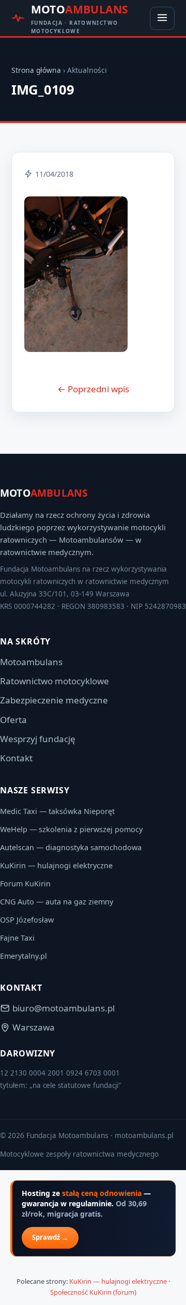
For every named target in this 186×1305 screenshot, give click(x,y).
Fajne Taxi (17, 938)
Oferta (13, 720)
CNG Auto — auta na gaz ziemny (56, 902)
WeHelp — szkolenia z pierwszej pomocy (71, 829)
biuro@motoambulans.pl (63, 1008)
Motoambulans (31, 662)
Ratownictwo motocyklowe (54, 681)
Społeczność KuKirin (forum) (93, 1292)
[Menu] (162, 18)
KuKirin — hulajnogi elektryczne (56, 865)
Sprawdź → (50, 1237)
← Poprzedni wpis (93, 389)
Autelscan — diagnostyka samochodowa (71, 847)
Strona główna (36, 70)
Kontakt (16, 758)
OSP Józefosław (27, 920)
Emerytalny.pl (23, 956)
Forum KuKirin (25, 883)
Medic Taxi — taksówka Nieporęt (57, 811)
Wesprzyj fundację (37, 739)
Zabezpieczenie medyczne (54, 700)
